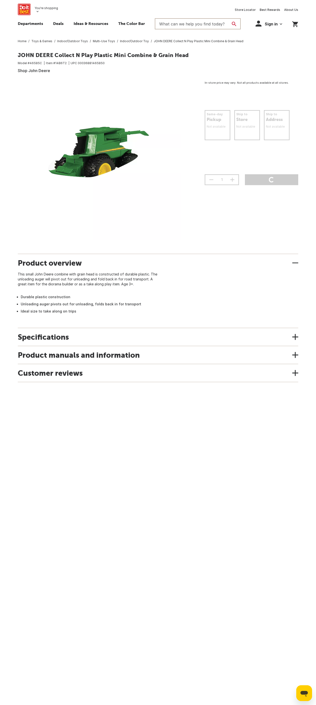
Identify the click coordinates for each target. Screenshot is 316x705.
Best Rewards (270, 10)
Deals (58, 23)
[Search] (234, 24)
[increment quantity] (232, 179)
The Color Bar (131, 23)
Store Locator (245, 10)
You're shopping (46, 8)
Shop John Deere (34, 70)
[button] (269, 23)
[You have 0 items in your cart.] (295, 23)
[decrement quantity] (211, 179)
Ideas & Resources (91, 23)
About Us (291, 10)
